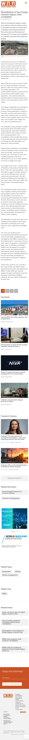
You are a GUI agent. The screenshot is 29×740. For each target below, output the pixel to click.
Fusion (17, 708)
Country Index (19, 709)
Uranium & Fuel (19, 703)
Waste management (10, 575)
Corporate (18, 702)
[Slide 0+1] (10, 531)
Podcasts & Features (5, 442)
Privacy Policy (14, 734)
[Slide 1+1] (13, 531)
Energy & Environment (18, 695)
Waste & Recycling (20, 705)
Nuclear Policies (19, 701)
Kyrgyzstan (6, 571)
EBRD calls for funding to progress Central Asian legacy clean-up (13, 649)
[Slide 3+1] (19, 531)
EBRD (4, 594)
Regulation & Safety (18, 699)
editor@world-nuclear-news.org (7, 721)
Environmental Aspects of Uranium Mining (12, 492)
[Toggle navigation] (26, 2)
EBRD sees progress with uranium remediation (11, 640)
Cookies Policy (22, 734)
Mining (17, 571)
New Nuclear (18, 697)
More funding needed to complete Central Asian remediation (11, 622)
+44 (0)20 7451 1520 (7, 724)
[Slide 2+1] (16, 531)
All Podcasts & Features (14, 478)
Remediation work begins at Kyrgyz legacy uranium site (12, 631)
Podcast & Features (20, 706)
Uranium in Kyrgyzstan (10, 498)
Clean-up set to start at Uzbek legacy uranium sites (13, 613)
